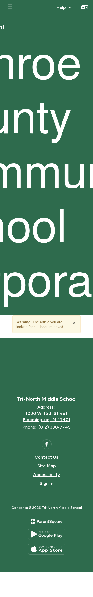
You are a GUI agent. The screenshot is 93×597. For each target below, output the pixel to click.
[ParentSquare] (46, 521)
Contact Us (46, 457)
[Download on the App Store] (46, 549)
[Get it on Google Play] (46, 534)
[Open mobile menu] (10, 7)
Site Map (46, 466)
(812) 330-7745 (54, 427)
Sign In (46, 483)
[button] (63, 7)
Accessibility (46, 474)
